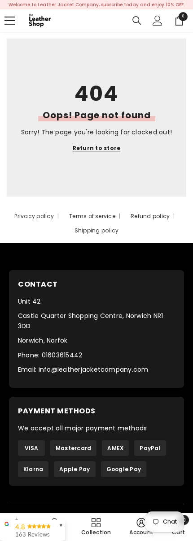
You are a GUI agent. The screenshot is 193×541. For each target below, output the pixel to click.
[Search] (137, 20)
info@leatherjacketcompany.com (94, 369)
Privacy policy (33, 216)
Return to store (97, 148)
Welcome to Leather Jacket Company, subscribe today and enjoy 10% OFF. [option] (96, 4)
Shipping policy (97, 230)
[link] (141, 526)
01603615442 (62, 355)
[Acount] (157, 21)
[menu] (9, 20)
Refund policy (150, 216)
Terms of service (92, 216)
